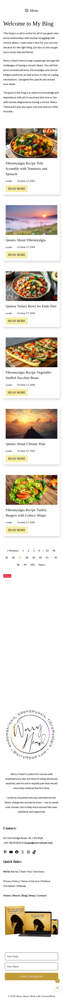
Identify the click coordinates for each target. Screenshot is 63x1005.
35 (6, 557)
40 (40, 557)
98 (18, 564)
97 (55, 557)
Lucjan (9, 181)
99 (24, 564)
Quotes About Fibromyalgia (26, 240)
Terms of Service (30, 881)
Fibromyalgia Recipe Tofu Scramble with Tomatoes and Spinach (26, 168)
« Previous (12, 550)
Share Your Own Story (32, 871)
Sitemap (21, 885)
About (16, 895)
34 (53, 550)
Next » (42, 564)
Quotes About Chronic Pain (25, 444)
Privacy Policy (11, 881)
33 (47, 550)
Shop (32, 895)
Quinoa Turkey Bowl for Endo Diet (31, 306)
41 (47, 557)
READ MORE (16, 188)
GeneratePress (48, 996)
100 (32, 564)
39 (33, 557)
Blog (24, 895)
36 (13, 557)
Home (6, 895)
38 (26, 557)
